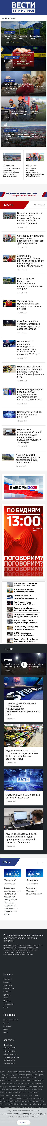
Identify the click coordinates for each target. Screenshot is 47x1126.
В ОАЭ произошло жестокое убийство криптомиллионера (23, 634)
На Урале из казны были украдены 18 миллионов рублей (26, 615)
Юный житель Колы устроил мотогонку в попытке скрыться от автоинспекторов (28, 325)
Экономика (7, 985)
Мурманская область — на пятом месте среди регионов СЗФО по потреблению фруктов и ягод (30, 371)
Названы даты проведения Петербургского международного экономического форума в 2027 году (28, 347)
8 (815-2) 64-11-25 (9, 1048)
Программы (7, 1026)
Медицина (7, 1001)
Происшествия (11, 58)
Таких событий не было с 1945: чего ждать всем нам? (26, 640)
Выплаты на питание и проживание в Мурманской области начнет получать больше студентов (23, 136)
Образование (11, 130)
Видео (8, 660)
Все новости (39, 205)
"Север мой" (10, 880)
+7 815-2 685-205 (9, 1063)
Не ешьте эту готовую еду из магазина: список (26, 628)
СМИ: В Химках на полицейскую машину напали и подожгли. (25, 597)
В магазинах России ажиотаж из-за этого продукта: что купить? (24, 591)
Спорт (5, 998)
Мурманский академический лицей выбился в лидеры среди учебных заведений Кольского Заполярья (29, 436)
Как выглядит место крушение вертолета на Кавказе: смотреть (25, 622)
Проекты (6, 1023)
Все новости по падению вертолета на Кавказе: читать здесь (25, 584)
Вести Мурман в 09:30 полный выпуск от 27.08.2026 (29, 414)
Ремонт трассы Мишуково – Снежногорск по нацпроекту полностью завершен (29, 283)
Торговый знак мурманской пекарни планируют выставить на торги (29, 305)
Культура (6, 995)
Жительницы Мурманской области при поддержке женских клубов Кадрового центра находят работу (23, 86)
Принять (23, 1122)
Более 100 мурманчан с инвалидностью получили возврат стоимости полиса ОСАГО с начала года (30, 394)
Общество (9, 33)
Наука (5, 1007)
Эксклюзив (7, 979)
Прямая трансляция (10, 1020)
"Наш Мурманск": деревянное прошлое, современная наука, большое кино (28, 459)
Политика (6, 982)
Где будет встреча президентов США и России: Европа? (23, 603)
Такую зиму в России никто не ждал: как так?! (26, 609)
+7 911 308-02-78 (9, 1060)
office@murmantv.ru (10, 1054)
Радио (5, 1029)
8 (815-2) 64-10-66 (9, 1051)
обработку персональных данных (31, 1113)
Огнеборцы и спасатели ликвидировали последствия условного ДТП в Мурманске (35, 172)
